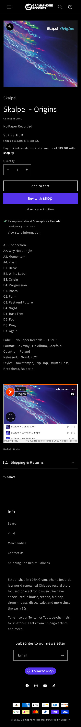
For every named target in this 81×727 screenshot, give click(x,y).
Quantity (9, 161)
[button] (9, 7)
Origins (16, 449)
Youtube (49, 617)
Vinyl (11, 533)
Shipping (8, 140)
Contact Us (15, 553)
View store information (24, 232)
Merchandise (17, 543)
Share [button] (11, 477)
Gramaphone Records (33, 719)
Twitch (34, 617)
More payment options (40, 209)
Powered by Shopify (58, 719)
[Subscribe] (63, 655)
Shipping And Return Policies (29, 563)
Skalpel (7, 449)
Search (13, 523)
